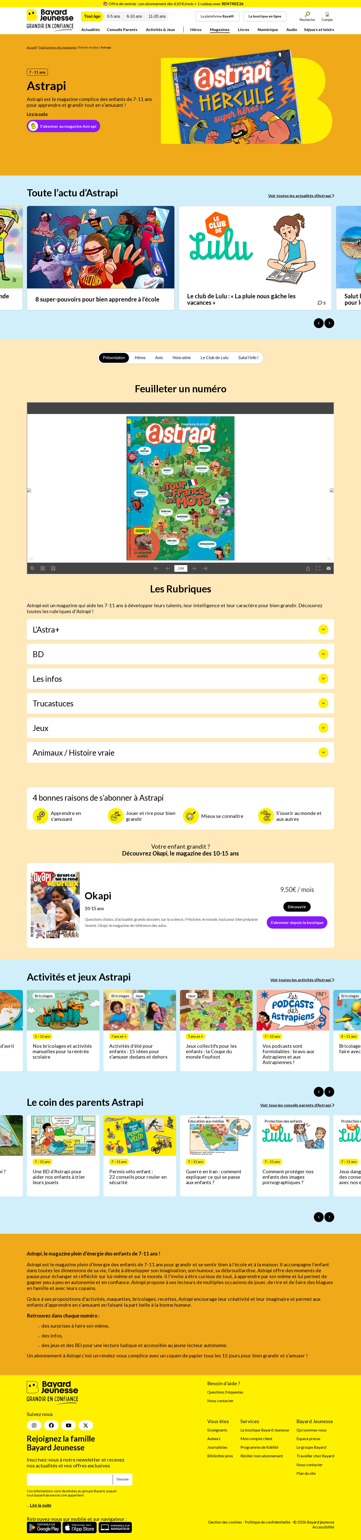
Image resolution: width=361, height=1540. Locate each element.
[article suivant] (329, 1092)
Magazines (220, 29)
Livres (243, 29)
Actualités (90, 29)
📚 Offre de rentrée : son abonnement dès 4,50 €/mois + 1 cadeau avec (173, 3)
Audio (291, 29)
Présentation (114, 358)
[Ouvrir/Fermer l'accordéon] (323, 629)
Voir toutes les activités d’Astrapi (301, 979)
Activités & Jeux (160, 29)
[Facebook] (51, 1425)
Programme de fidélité (259, 1447)
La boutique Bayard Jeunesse (264, 1430)
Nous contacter (220, 1400)
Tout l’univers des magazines (58, 47)
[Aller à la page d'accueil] (50, 30)
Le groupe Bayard (311, 1447)
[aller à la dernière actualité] (319, 323)
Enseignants (217, 1430)
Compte (327, 20)
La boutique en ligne (265, 16)
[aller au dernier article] (319, 1092)
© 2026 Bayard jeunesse (313, 1522)
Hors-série (182, 358)
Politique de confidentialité (268, 1522)
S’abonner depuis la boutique (297, 922)
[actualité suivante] (329, 323)
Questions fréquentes (225, 1392)
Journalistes (217, 1447)
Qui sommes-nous (311, 1430)
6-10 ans (134, 16)
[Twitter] (85, 1425)
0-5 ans (113, 16)
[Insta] (34, 1425)
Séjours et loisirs (319, 29)
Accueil (32, 47)
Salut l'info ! (248, 358)
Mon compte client (256, 1438)
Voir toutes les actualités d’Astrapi (300, 195)
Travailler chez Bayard (315, 1456)
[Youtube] (68, 1425)
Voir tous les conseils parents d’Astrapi (296, 1105)
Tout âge (92, 16)
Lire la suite (37, 113)
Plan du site (306, 1473)
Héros (196, 29)
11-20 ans (157, 16)
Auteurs (214, 1438)
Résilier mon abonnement (261, 1456)
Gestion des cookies (225, 1522)
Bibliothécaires (220, 1456)
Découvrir (297, 906)
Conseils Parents (122, 29)
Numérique (268, 29)
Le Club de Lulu (214, 358)
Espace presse (308, 1438)
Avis (159, 358)
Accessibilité (323, 1526)
